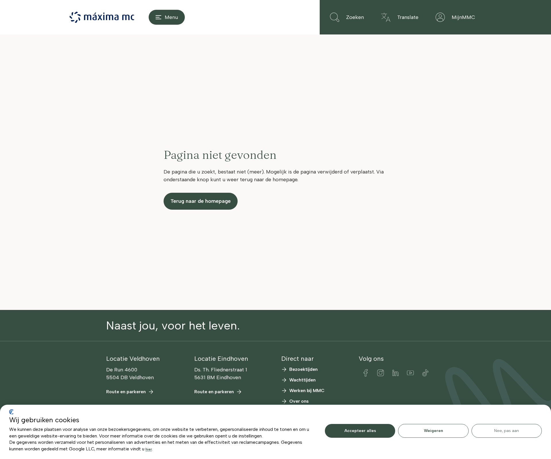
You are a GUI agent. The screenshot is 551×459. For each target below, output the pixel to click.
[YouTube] (410, 373)
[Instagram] (380, 373)
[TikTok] (425, 373)
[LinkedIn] (395, 373)
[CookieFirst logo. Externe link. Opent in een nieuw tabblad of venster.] (11, 411)
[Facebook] (365, 373)
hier (148, 449)
